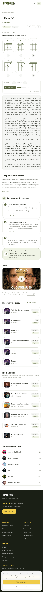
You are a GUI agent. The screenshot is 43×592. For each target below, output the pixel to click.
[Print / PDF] (39, 26)
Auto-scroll (9, 87)
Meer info (28, 578)
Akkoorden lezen (8, 32)
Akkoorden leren (28, 529)
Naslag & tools (28, 535)
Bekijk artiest (31, 303)
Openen (10, 215)
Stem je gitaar (34, 91)
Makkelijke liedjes (8, 532)
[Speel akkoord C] (20, 55)
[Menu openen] (39, 3)
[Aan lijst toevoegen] (34, 26)
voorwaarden (31, 295)
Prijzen (4, 547)
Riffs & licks (27, 532)
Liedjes (4, 13)
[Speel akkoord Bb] (8, 55)
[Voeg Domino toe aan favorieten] (29, 26)
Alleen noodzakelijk (21, 587)
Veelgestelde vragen (9, 557)
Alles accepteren (21, 582)
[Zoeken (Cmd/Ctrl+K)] (34, 3)
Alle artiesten (6, 535)
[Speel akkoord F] (33, 75)
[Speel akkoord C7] (8, 75)
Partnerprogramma (8, 554)
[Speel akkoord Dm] (20, 75)
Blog (24, 539)
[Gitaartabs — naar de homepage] (9, 3)
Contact (4, 560)
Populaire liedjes (7, 526)
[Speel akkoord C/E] (33, 55)
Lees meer (5, 191)
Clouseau (11, 13)
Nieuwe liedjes (7, 529)
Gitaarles (26, 526)
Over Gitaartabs (7, 550)
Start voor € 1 (9, 511)
